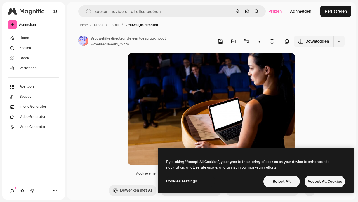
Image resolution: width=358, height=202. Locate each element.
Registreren (336, 11)
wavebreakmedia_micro (110, 44)
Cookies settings (181, 181)
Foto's (114, 25)
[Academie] (22, 190)
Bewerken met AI (136, 190)
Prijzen (275, 11)
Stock (98, 25)
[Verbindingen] (12, 190)
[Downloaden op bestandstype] (339, 41)
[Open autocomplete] (86, 11)
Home (83, 25)
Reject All (282, 181)
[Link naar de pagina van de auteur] (83, 41)
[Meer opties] (259, 41)
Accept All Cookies (325, 181)
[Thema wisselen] (32, 190)
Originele (164, 63)
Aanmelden (300, 11)
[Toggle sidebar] (54, 11)
